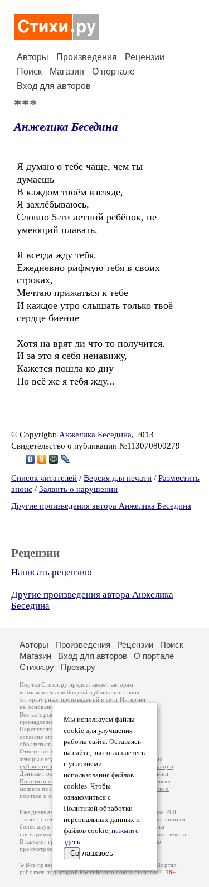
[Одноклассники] (42, 459)
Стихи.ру (37, 667)
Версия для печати (118, 478)
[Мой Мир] (54, 459)
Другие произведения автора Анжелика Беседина (101, 505)
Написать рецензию (51, 572)
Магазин (67, 71)
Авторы (32, 57)
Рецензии (144, 57)
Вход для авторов (54, 86)
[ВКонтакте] (30, 459)
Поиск (29, 71)
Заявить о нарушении (78, 489)
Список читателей (44, 478)
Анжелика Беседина (66, 127)
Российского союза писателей (121, 872)
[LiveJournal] (65, 459)
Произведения (86, 57)
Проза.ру (78, 667)
